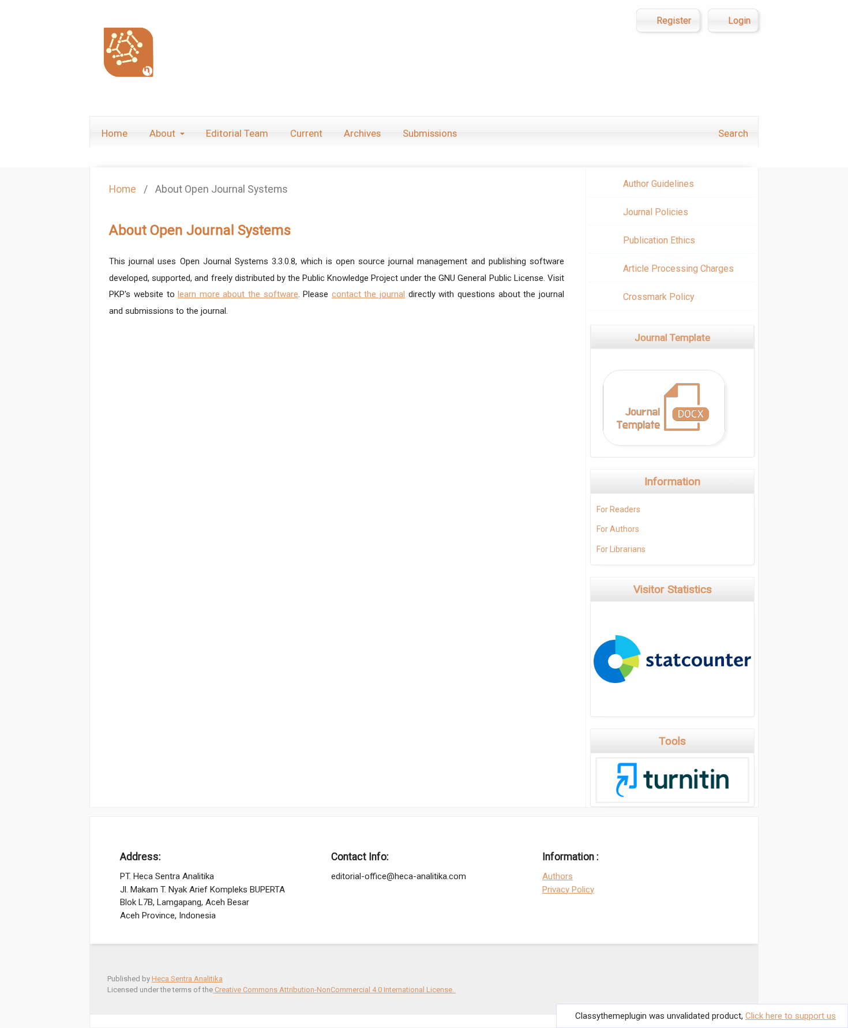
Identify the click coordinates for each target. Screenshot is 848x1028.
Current (306, 133)
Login (738, 20)
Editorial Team (237, 133)
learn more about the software (238, 294)
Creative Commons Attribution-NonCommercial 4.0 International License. (334, 989)
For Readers (618, 509)
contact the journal (368, 294)
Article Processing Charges (678, 268)
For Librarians (621, 549)
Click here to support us (790, 1016)
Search (732, 133)
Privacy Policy (568, 889)
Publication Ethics (659, 240)
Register (672, 20)
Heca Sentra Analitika (187, 978)
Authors (557, 876)
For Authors (617, 529)
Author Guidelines (658, 183)
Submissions (430, 133)
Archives (362, 133)
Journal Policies (655, 212)
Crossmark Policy (659, 296)
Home (114, 133)
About (163, 133)
